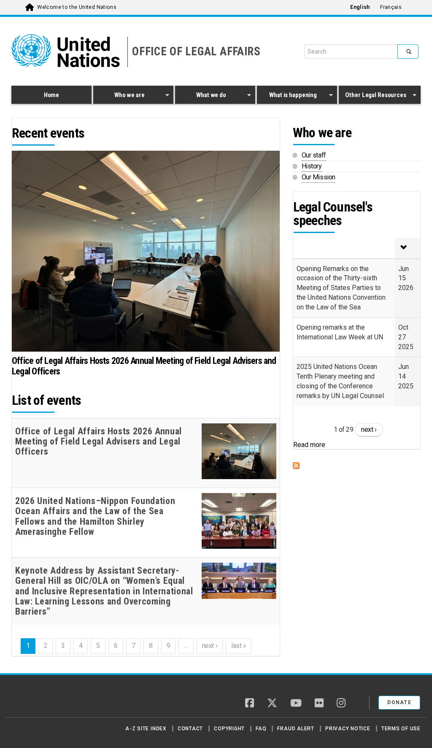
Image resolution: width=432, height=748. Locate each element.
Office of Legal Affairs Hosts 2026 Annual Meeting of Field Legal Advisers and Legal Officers (144, 365)
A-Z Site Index (146, 729)
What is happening (287, 96)
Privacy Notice (347, 729)
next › (209, 646)
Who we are (118, 96)
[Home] (41, 699)
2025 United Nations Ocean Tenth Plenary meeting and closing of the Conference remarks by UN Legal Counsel (340, 381)
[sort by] (407, 248)
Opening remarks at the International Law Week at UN (340, 332)
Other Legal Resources (372, 96)
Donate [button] (399, 702)
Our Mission (318, 177)
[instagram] (341, 703)
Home (51, 95)
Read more (309, 445)
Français (391, 7)
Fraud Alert (295, 729)
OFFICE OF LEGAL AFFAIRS (196, 51)
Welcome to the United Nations (76, 7)
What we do (200, 96)
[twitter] (272, 703)
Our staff (314, 155)
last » (238, 646)
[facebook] (249, 703)
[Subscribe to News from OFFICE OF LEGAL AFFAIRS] (357, 465)
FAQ (261, 729)
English (360, 7)
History (312, 166)
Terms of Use (401, 729)
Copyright (229, 729)
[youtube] (296, 703)
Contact (190, 729)
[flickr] (319, 703)
